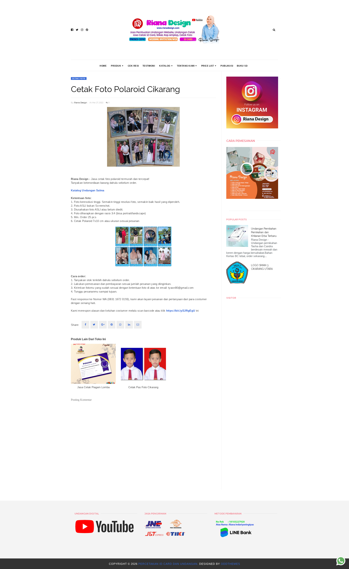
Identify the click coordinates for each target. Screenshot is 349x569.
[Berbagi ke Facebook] (85, 325)
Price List (207, 66)
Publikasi (226, 66)
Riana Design (80, 102)
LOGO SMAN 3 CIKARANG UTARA (262, 267)
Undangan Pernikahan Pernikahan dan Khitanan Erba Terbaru (263, 232)
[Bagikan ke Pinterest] (138, 325)
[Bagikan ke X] (94, 325)
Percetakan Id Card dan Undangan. (168, 563)
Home (103, 66)
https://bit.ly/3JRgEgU (180, 310)
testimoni (149, 66)
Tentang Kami (185, 66)
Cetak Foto (78, 78)
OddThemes (230, 563)
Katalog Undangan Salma (87, 190)
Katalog (164, 66)
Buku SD (242, 66)
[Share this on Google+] (103, 325)
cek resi (133, 66)
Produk (116, 66)
